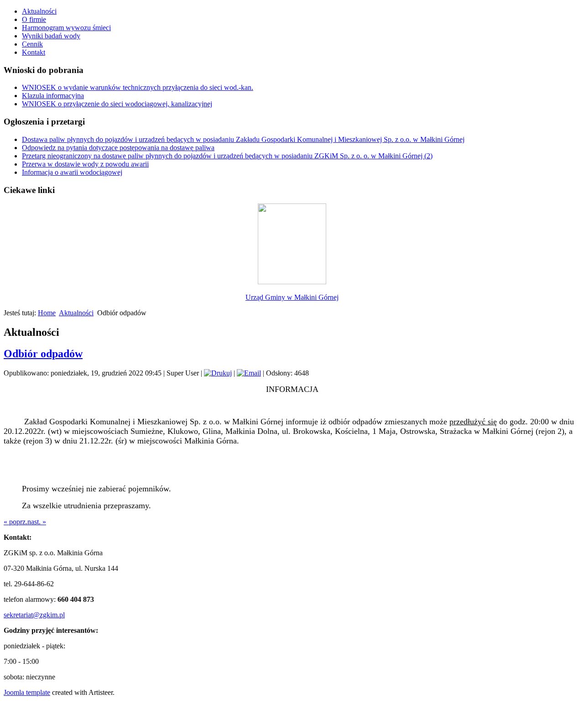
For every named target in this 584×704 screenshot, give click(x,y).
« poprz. (15, 522)
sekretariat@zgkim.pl (34, 615)
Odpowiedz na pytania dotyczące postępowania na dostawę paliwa (118, 147)
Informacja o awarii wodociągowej (72, 172)
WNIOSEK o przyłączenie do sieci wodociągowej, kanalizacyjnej (117, 104)
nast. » (36, 522)
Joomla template (27, 692)
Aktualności (39, 11)
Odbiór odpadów (43, 354)
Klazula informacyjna (53, 95)
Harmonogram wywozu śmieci (66, 27)
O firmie (34, 19)
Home (47, 313)
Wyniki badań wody (51, 36)
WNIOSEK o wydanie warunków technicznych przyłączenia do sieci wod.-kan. (137, 87)
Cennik (32, 44)
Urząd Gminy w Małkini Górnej (292, 297)
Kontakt (33, 52)
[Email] (249, 373)
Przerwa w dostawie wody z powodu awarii (85, 164)
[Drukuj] (218, 373)
